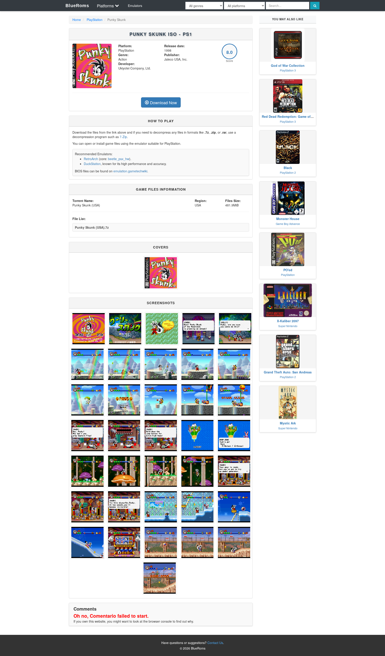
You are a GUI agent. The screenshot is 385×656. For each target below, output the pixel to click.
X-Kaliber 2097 (288, 321)
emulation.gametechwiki (130, 171)
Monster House (287, 218)
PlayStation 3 (288, 70)
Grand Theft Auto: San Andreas (288, 372)
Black (288, 167)
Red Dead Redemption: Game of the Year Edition (299, 116)
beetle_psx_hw (118, 159)
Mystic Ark (288, 423)
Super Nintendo (287, 326)
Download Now (163, 102)
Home (76, 19)
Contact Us (215, 642)
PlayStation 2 (288, 172)
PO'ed (287, 270)
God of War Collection (288, 65)
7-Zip (123, 136)
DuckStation (92, 163)
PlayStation (94, 19)
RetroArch (91, 159)
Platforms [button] (105, 5)
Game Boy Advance (288, 224)
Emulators (135, 5)
